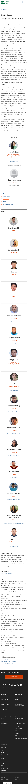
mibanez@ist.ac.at (13, 161)
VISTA (2, 763)
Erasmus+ (17, 733)
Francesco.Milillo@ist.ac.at (13, 433)
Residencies (4, 760)
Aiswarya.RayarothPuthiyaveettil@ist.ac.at (14, 523)
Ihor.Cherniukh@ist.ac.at (13, 234)
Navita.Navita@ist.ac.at (14, 477)
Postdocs (17, 699)
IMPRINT (17, 777)
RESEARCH (4, 694)
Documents (3, 770)
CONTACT (3, 777)
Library (2, 702)
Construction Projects (20, 723)
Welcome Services (19, 730)
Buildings (17, 721)
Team (4, 193)
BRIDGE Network (5, 768)
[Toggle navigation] (26, 2)
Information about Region (21, 738)
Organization (4, 749)
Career (4, 201)
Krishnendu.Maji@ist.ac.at (14, 411)
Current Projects (6, 196)
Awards (2, 752)
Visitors (16, 735)
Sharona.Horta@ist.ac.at (13, 299)
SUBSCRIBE (14, 676)
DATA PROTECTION (19, 779)
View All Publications (6, 573)
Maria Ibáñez (10, 575)
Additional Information (8, 207)
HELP (2, 782)
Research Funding (5, 704)
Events (2, 721)
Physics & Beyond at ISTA (8, 663)
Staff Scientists (4, 699)
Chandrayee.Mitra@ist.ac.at (14, 455)
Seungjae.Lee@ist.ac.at (13, 367)
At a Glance (3, 747)
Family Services (18, 728)
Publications (6, 198)
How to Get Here (19, 718)
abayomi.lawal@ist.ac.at (14, 343)
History (2, 758)
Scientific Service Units (6, 697)
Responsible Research (6, 706)
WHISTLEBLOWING (5, 779)
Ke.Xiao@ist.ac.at (14, 546)
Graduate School (19, 697)
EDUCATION (4, 9)
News (2, 718)
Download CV (4, 659)
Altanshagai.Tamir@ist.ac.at (14, 186)
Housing (17, 725)
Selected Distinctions (8, 204)
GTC (16, 782)
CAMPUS (17, 716)
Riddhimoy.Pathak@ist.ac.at (13, 499)
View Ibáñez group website (8, 661)
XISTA (2, 765)
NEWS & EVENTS (6, 716)
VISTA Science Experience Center (19, 705)
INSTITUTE (4, 745)
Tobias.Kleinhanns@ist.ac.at (14, 321)
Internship (17, 702)
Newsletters (4, 723)
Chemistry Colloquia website (9, 665)
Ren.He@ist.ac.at (14, 277)
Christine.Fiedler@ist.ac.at (14, 256)
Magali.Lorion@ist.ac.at (14, 390)
